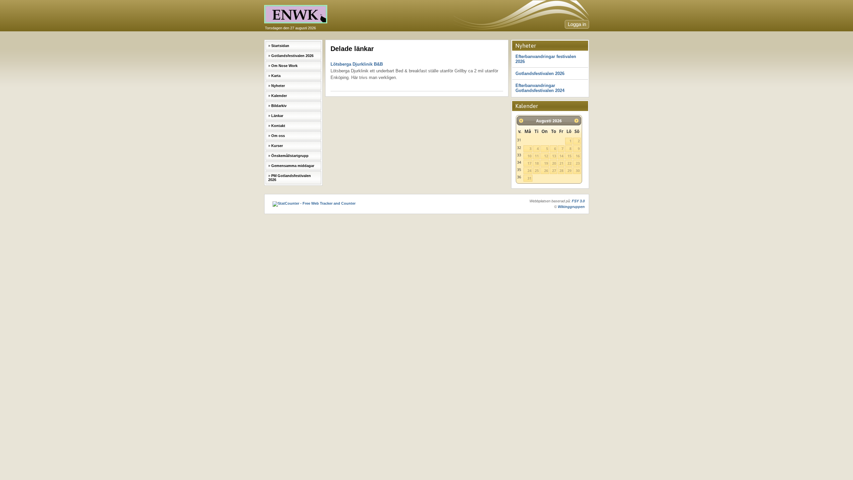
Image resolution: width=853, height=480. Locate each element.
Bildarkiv (279, 106)
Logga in (577, 24)
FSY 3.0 (578, 201)
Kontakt (278, 126)
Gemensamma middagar (292, 166)
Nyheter (278, 86)
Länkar (277, 116)
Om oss (278, 136)
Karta (276, 76)
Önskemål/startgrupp (290, 156)
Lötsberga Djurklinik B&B (414, 71)
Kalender (279, 96)
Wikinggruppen (571, 207)
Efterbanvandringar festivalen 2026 (545, 59)
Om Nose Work (284, 66)
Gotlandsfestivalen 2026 (292, 56)
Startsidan (280, 46)
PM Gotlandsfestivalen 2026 (289, 178)
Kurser (277, 146)
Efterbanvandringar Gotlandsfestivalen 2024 (539, 88)
